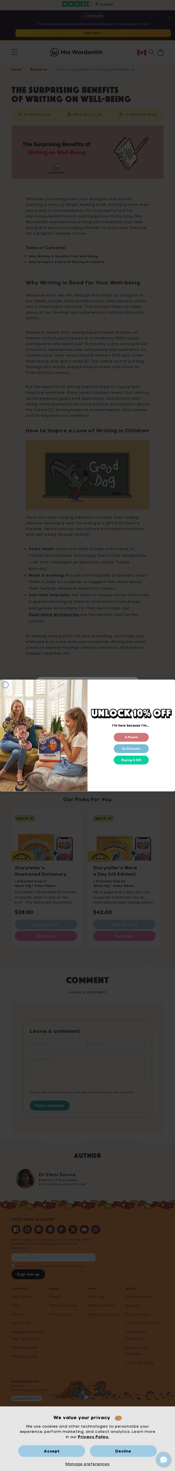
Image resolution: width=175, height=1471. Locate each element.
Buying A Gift (131, 760)
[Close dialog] (5, 685)
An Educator (131, 748)
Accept (52, 1451)
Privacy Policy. (93, 1436)
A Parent (131, 737)
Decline (123, 1451)
